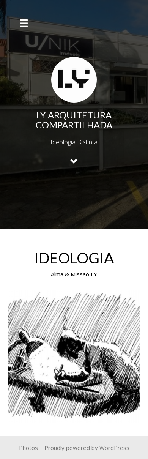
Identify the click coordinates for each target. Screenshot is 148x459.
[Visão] (74, 356)
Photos (28, 447)
